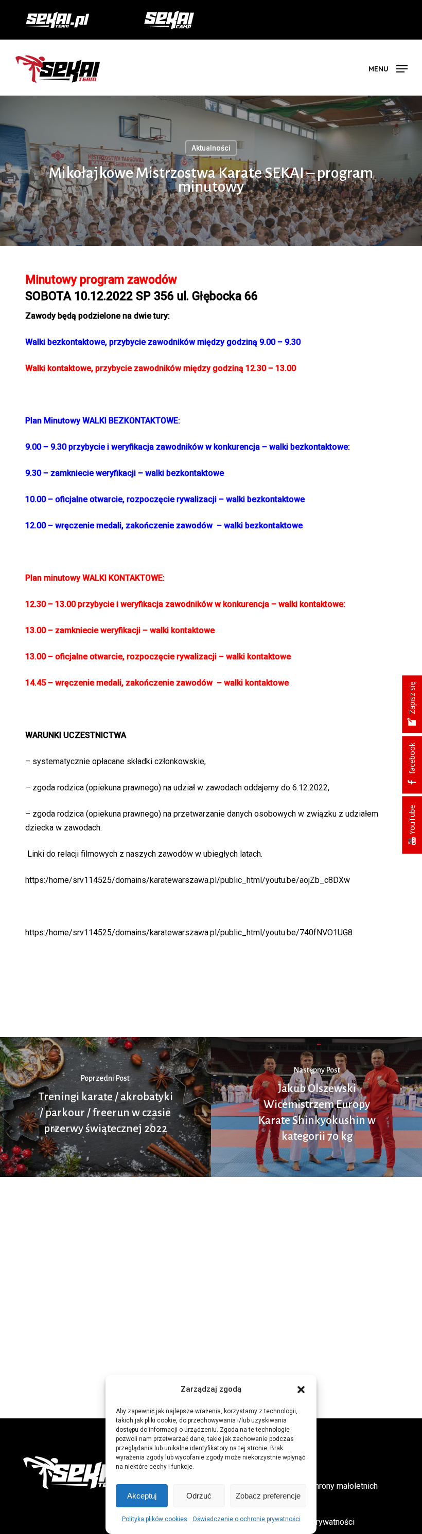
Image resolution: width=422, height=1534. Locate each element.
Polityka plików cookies (154, 1519)
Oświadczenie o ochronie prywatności (246, 1519)
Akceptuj (141, 1495)
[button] (301, 1389)
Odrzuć (199, 1495)
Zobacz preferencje (268, 1495)
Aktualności (211, 148)
